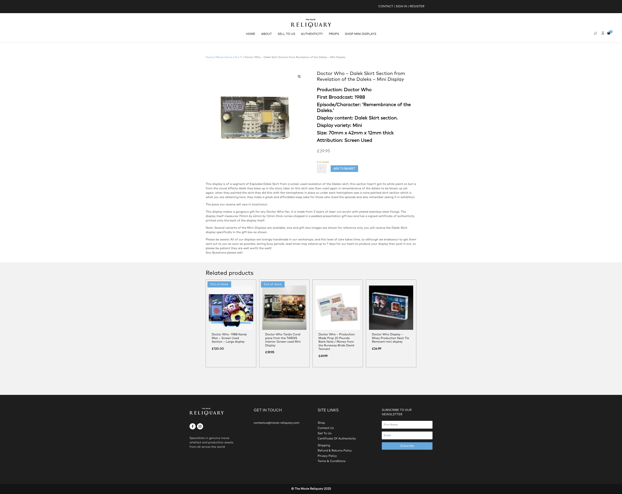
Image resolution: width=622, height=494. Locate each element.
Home (250, 34)
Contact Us (326, 428)
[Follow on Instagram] (200, 426)
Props (334, 34)
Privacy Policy (327, 456)
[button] (299, 76)
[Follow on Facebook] (193, 426)
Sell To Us (286, 34)
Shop (321, 422)
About (266, 34)
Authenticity (312, 34)
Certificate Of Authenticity (337, 438)
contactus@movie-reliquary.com (276, 422)
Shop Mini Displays (360, 34)
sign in (401, 6)
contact (385, 6)
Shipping (324, 445)
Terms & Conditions (332, 461)
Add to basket (344, 168)
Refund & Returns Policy (335, 450)
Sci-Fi (238, 57)
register (417, 6)
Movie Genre (224, 57)
